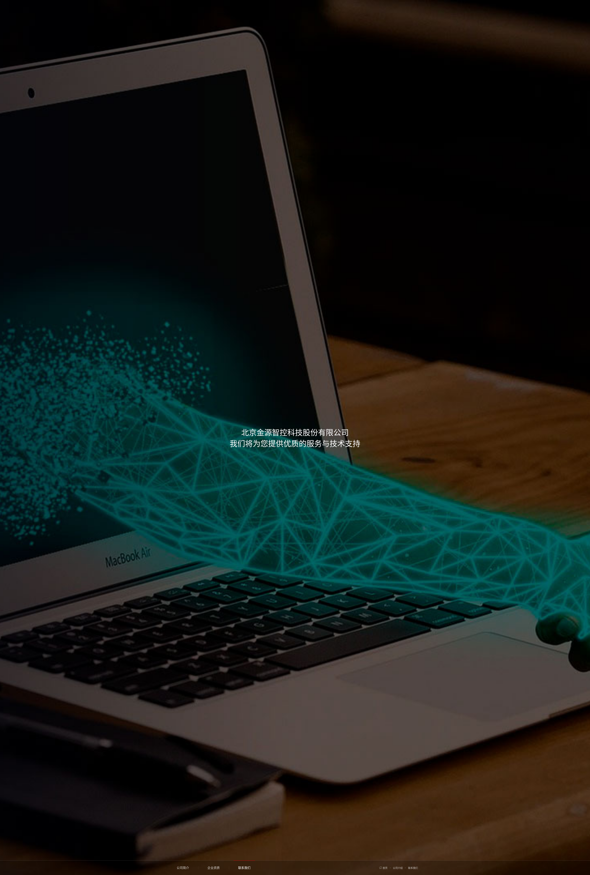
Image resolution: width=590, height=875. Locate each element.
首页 (385, 868)
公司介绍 (398, 868)
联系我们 (244, 868)
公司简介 (183, 868)
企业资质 (213, 868)
